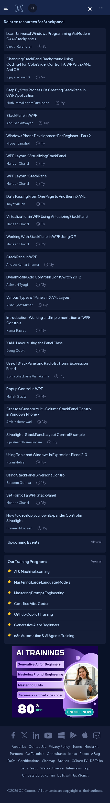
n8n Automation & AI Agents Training (44, 635)
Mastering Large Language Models (42, 582)
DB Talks (96, 761)
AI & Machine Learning (32, 571)
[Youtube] (48, 735)
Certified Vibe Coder (31, 603)
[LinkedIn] (35, 735)
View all (96, 542)
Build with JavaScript (73, 775)
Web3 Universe (52, 768)
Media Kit (91, 746)
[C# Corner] (19, 8)
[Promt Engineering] (55, 681)
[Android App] (73, 735)
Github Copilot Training (33, 614)
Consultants (56, 754)
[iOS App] (85, 735)
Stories (63, 761)
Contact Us (37, 746)
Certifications (29, 761)
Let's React (29, 768)
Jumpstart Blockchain (38, 775)
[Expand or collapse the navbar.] (6, 8)
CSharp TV (79, 761)
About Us (19, 746)
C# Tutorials (34, 754)
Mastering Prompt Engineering (39, 592)
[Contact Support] (96, 735)
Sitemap (48, 761)
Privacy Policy (59, 746)
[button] (101, 7)
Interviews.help (78, 768)
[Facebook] (13, 735)
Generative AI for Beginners (36, 625)
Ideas (72, 754)
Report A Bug (90, 754)
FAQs (11, 761)
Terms (77, 746)
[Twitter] (24, 735)
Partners (16, 754)
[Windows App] (61, 735)
